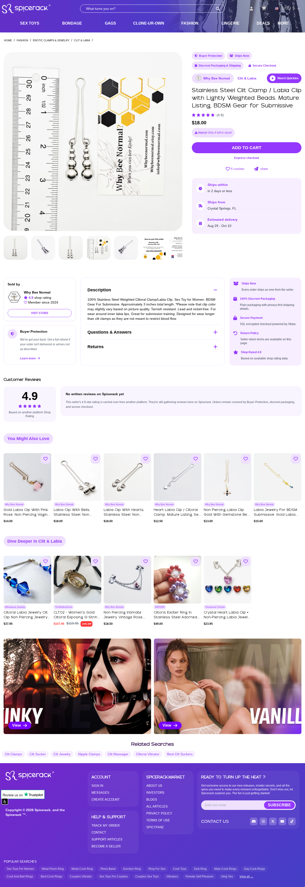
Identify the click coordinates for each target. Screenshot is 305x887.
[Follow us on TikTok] (292, 821)
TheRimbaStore (63, 607)
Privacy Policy (159, 813)
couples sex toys (147, 876)
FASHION (189, 23)
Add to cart (246, 147)
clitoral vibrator (147, 754)
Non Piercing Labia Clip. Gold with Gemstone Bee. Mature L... (227, 514)
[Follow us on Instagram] (263, 821)
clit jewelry (62, 754)
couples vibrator (81, 876)
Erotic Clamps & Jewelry (51, 40)
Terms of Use (158, 820)
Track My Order (106, 825)
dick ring (200, 869)
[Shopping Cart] (264, 8)
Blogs (151, 799)
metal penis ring (53, 869)
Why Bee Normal (216, 78)
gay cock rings (254, 869)
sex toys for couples (113, 876)
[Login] (251, 8)
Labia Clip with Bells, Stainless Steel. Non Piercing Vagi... (72, 514)
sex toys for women (20, 869)
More (283, 23)
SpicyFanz (155, 827)
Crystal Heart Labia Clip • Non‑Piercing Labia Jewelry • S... (227, 617)
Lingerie (230, 23)
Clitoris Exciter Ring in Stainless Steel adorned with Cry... (175, 617)
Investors (155, 792)
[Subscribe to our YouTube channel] (282, 821)
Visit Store (39, 313)
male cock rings (225, 869)
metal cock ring (82, 869)
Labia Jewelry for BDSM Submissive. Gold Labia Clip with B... (275, 514)
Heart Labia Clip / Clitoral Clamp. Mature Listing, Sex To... (177, 514)
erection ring (132, 869)
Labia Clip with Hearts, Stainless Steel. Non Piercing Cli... (124, 514)
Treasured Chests (215, 607)
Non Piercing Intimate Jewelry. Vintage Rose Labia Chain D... (123, 617)
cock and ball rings (20, 876)
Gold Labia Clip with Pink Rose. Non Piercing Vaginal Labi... (27, 514)
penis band (108, 869)
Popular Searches (20, 861)
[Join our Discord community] (254, 821)
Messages (100, 792)
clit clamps (13, 754)
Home (8, 40)
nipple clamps (89, 754)
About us (154, 785)
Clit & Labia (82, 40)
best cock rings (51, 876)
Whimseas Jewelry (15, 607)
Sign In (97, 785)
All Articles (157, 806)
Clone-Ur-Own (148, 23)
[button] (174, 141)
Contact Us (215, 821)
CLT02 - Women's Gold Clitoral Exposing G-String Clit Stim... (77, 617)
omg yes (227, 876)
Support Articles (107, 839)
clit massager (118, 754)
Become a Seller (106, 846)
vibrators (172, 876)
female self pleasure (200, 876)
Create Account (106, 799)
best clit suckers (180, 754)
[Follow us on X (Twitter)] (273, 821)
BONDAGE (72, 23)
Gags (110, 23)
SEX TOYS (29, 23)
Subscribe (279, 805)
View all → (246, 876)
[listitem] (77, 686)
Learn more (28, 358)
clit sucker (38, 754)
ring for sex (156, 869)
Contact (99, 832)
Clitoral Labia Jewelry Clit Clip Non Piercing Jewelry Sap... (26, 617)
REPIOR (159, 607)
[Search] (218, 8)
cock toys (179, 869)
